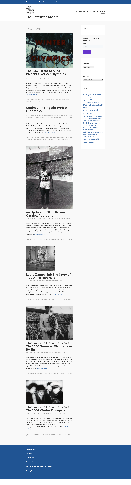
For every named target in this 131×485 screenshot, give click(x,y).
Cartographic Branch (92, 94)
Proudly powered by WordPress (56, 482)
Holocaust (69, 114)
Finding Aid (44, 139)
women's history (95, 136)
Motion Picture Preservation (93, 102)
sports (59, 99)
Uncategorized (47, 78)
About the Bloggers (99, 11)
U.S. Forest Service (39, 78)
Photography (98, 118)
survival (69, 299)
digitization (86, 100)
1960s (87, 92)
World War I (65, 117)
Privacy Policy (30, 471)
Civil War (95, 97)
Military (28, 115)
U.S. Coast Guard (38, 117)
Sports (33, 78)
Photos (84, 120)
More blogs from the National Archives (39, 466)
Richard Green (40, 280)
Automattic (80, 482)
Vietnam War (50, 117)
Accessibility (30, 453)
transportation (30, 141)
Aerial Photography (49, 114)
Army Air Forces (33, 299)
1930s (84, 92)
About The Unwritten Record (82, 11)
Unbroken (28, 301)
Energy (34, 139)
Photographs (44, 115)
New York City (99, 116)
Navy (47, 239)
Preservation (89, 120)
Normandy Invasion (54, 239)
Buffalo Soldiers (60, 137)
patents (85, 118)
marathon (41, 373)
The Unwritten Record (42, 17)
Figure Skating (39, 434)
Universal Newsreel (61, 434)
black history (53, 137)
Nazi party (47, 373)
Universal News (51, 375)
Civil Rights (90, 97)
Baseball (47, 137)
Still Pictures (55, 115)
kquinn (37, 114)
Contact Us (29, 462)
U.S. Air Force (62, 115)
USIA (84, 134)
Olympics (28, 78)
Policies (102, 13)
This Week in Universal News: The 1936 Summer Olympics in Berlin (49, 346)
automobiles (33, 137)
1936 (31, 373)
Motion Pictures (65, 77)
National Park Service (35, 115)
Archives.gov (30, 457)
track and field (43, 375)
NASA (85, 107)
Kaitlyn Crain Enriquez (39, 218)
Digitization (53, 218)
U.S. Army (68, 115)
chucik (38, 77)
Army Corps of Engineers (36, 239)
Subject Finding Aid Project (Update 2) (46, 109)
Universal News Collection (59, 352)
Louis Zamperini (44, 299)
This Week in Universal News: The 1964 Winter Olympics (48, 408)
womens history (58, 117)
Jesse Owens (35, 373)
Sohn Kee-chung (35, 375)
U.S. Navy (44, 117)
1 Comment (38, 101)
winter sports (65, 99)
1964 (31, 434)
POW (55, 299)
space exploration (96, 120)
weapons (45, 141)
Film (31, 99)
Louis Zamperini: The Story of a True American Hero (49, 276)
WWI (90, 142)
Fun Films (58, 77)
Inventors (50, 139)
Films (51, 77)
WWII (42, 301)
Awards (42, 137)
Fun (54, 77)
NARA (42, 99)
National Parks (57, 139)
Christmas (85, 97)
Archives (47, 77)
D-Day (30, 139)
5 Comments (48, 301)
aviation (38, 137)
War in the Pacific (35, 301)
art (90, 92)
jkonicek (37, 352)
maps (100, 100)
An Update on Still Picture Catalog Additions (45, 213)
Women (49, 141)
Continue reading (31, 94)
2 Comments (34, 241)
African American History (61, 114)
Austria (34, 434)
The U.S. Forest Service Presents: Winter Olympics (46, 72)
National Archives (48, 99)
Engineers (39, 139)
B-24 (39, 299)
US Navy (88, 134)
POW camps (60, 299)
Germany (96, 100)
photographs (91, 118)
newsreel (52, 373)
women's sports (30, 101)
